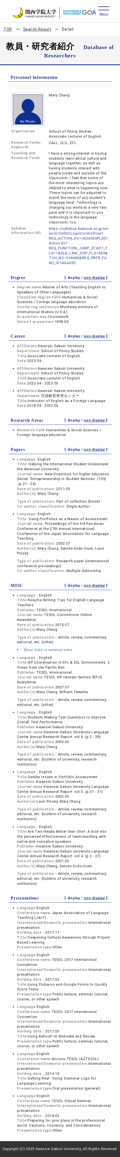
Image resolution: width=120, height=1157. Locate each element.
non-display (94, 278)
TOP (8, 29)
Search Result (37, 29)
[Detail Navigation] (104, 11)
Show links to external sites (48, 650)
